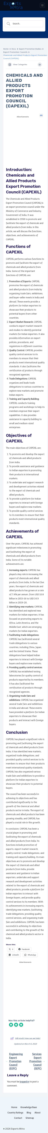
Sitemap (30, 1118)
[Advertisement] (24, 144)
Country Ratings (15, 1112)
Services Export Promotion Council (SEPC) (35, 1061)
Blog (29, 1112)
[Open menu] (42, 5)
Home (6, 49)
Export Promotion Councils (15, 52)
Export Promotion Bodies (30, 49)
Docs (14, 49)
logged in (24, 1081)
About (38, 1112)
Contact (18, 1118)
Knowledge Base (29, 1107)
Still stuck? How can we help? (27, 1038)
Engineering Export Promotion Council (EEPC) (16, 1061)
